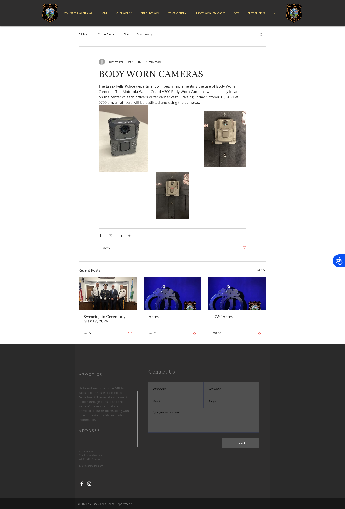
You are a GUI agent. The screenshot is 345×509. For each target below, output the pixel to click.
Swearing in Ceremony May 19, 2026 (105, 319)
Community (144, 34)
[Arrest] (172, 293)
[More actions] (244, 61)
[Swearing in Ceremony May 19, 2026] (108, 293)
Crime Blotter (107, 34)
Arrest (154, 317)
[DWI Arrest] (237, 293)
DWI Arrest (223, 317)
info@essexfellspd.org (91, 465)
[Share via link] (130, 235)
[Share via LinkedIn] (120, 235)
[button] (261, 34)
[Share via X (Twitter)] (110, 235)
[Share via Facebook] (100, 235)
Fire (126, 34)
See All (261, 270)
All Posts (84, 34)
